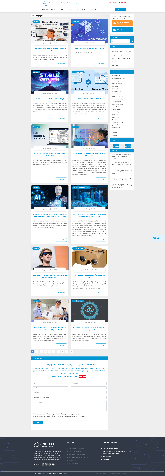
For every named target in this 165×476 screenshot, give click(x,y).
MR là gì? (114, 119)
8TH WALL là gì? (116, 81)
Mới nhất (116, 146)
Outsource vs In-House (117, 122)
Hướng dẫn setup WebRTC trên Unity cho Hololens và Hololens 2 (121, 164)
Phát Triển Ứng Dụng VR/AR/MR (77, 454)
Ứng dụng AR (122, 61)
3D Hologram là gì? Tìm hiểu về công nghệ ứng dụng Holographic (121, 156)
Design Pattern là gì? (117, 101)
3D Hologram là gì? (116, 91)
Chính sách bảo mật (100, 473)
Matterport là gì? (116, 117)
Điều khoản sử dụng (114, 473)
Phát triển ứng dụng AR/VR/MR (81, 187)
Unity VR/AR (115, 61)
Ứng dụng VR (115, 65)
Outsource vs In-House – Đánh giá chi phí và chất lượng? (122, 172)
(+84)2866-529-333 (111, 3)
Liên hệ (102, 9)
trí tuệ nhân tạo (126, 58)
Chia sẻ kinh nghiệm (78, 72)
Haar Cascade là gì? (117, 109)
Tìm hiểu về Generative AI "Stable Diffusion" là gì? (50, 99)
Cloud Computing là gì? (117, 96)
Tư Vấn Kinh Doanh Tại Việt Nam (77, 463)
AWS (130, 51)
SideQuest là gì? (116, 127)
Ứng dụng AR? (115, 132)
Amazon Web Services (117, 51)
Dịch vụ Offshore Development (76, 448)
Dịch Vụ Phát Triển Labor (75, 451)
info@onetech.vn (107, 459)
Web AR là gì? (115, 86)
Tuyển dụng (93, 9)
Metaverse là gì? (116, 75)
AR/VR (126, 51)
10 (71, 351)
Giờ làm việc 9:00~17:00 (123, 23)
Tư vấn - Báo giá (120, 9)
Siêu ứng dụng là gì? (117, 130)
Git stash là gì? (115, 106)
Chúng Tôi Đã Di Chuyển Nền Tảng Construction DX (89, 48)
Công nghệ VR (115, 55)
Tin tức (84, 9)
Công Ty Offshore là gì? (117, 99)
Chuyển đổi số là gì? (117, 83)
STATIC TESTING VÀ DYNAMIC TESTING (89, 99)
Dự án (61, 9)
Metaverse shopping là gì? (118, 78)
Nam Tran (114, 162)
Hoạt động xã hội (126, 473)
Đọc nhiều (128, 146)
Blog (77, 9)
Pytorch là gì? (115, 125)
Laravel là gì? (115, 114)
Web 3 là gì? (115, 88)
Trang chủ (45, 9)
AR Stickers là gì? (116, 94)
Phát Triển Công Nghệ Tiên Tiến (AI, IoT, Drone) (81, 457)
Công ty (69, 9)
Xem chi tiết (61, 63)
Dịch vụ (53, 9)
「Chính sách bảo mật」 (39, 414)
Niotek (113, 178)
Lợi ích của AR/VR (116, 58)
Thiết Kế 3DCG (72, 460)
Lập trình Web (124, 55)
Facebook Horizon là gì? (118, 104)
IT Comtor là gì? (116, 112)
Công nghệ (39, 16)
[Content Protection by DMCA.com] (63, 473)
